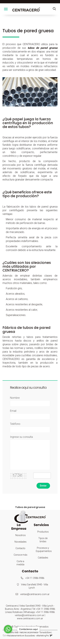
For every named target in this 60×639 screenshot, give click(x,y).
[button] (54, 9)
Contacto (20, 548)
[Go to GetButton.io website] (8, 635)
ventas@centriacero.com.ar (35, 594)
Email (13, 410)
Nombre (15, 397)
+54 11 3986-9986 (34, 578)
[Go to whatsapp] (8, 629)
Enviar (43, 485)
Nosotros (20, 535)
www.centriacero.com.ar (30, 618)
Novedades (20, 541)
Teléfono (15, 423)
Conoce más (20, 554)
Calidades (43, 557)
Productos (43, 531)
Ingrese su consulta (21, 436)
